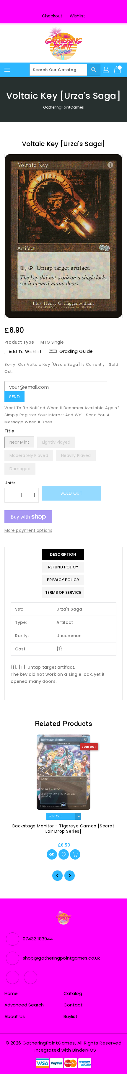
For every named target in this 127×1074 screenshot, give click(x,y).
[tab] (63, 554)
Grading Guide (76, 351)
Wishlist (77, 16)
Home (11, 993)
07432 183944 (38, 939)
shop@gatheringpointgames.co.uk (61, 958)
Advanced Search (24, 1005)
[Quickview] (52, 854)
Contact (73, 1005)
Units (10, 483)
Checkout (52, 16)
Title (9, 431)
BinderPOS (84, 1050)
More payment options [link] (28, 530)
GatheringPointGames (63, 107)
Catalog (73, 993)
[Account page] (106, 70)
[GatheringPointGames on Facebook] (57, 6)
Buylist (71, 1016)
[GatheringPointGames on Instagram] (69, 6)
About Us (14, 1016)
